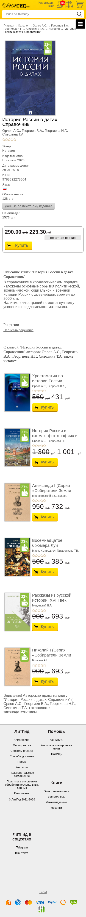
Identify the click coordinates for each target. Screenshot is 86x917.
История (54, 28)
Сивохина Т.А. (35, 28)
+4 (12, 139)
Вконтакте (21, 853)
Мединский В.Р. (42, 605)
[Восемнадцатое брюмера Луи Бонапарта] (16, 557)
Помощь (56, 754)
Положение (21, 793)
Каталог (23, 25)
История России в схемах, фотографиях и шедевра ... (55, 435)
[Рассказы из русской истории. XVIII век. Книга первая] (16, 612)
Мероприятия (22, 745)
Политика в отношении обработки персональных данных (22, 784)
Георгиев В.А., (33, 131)
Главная (8, 25)
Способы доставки (22, 756)
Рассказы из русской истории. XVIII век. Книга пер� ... (51, 600)
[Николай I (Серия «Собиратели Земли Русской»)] (16, 667)
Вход (51, 6)
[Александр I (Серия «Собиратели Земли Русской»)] (16, 502)
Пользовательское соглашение (22, 774)
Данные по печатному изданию (28, 206)
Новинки (56, 807)
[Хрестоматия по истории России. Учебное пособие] (16, 392)
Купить (21, 245)
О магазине (21, 740)
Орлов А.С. (40, 25)
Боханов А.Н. (40, 660)
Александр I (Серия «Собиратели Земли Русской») (51, 490)
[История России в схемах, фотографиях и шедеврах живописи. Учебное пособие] (16, 447)
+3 (9, 139)
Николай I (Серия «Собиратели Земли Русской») (51, 655)
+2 (6, 139)
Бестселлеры (56, 796)
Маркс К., (38, 550)
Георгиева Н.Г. (12, 28)
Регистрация (46, 2)
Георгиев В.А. (60, 25)
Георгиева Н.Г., (56, 131)
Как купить (56, 740)
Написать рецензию (18, 330)
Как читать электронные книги (56, 747)
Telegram (22, 847)
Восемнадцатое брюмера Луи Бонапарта (47, 545)
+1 (3, 139)
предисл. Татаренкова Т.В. (61, 550)
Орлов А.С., (12, 131)
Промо (21, 761)
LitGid (43, 892)
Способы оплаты (22, 750)
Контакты (22, 767)
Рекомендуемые (56, 802)
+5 (14, 139)
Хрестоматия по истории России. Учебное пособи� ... (52, 381)
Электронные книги (56, 791)
